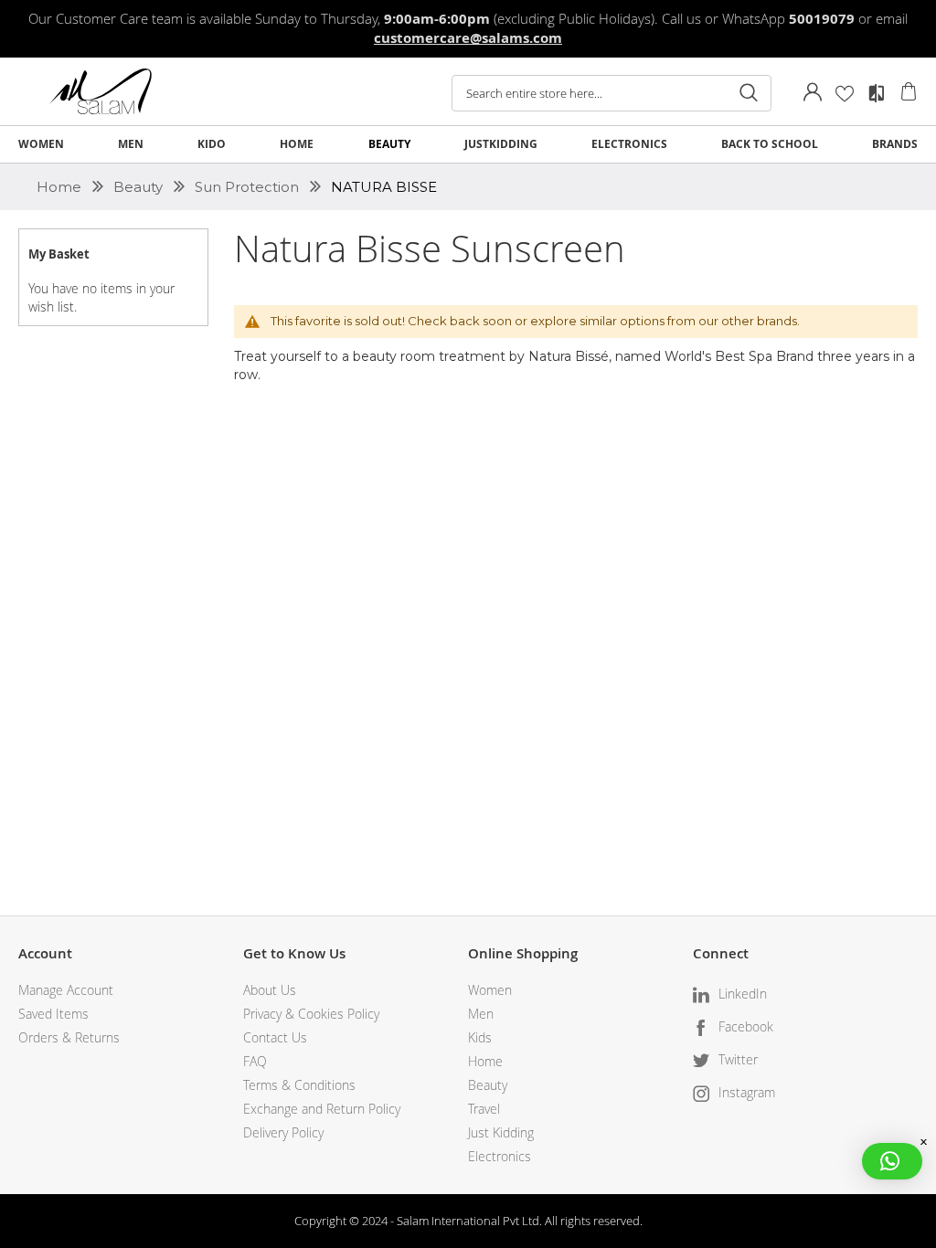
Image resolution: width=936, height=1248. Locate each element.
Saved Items (53, 1013)
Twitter (738, 1059)
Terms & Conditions (299, 1085)
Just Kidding (501, 1132)
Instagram (746, 1092)
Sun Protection (249, 187)
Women (490, 990)
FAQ (255, 1061)
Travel (484, 1108)
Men (481, 1013)
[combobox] (611, 93)
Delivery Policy (283, 1132)
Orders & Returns (69, 1037)
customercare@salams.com (468, 38)
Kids (480, 1037)
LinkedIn (742, 993)
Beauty (139, 187)
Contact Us (275, 1037)
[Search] (748, 93)
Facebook (745, 1026)
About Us (269, 990)
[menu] (468, 144)
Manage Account (65, 990)
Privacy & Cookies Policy (311, 1013)
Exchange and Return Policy (321, 1108)
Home (61, 187)
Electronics (499, 1156)
